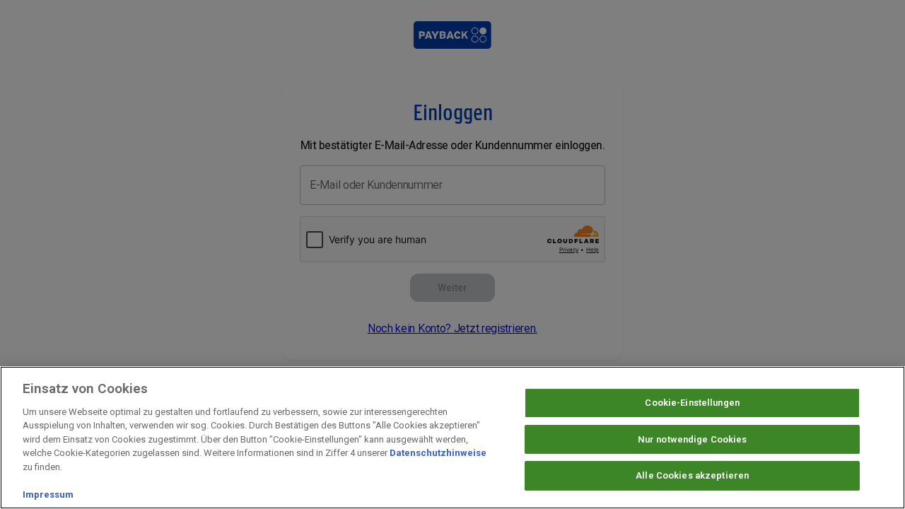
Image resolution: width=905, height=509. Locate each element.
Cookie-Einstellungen (692, 402)
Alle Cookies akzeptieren (692, 476)
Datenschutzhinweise (438, 453)
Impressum (48, 494)
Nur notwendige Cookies (692, 439)
